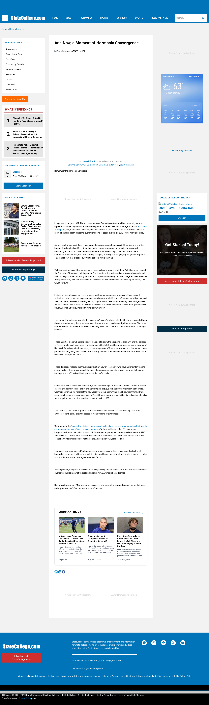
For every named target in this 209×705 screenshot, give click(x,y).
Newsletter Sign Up (15, 99)
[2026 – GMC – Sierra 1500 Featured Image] (175, 204)
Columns (20, 29)
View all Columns (133, 512)
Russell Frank (88, 161)
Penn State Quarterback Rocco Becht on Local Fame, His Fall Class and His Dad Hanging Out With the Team (129, 541)
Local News (103, 165)
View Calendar (23, 186)
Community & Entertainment (87, 165)
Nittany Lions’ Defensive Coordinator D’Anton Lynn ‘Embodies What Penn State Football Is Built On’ (71, 540)
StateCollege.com (127, 165)
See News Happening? (23, 269)
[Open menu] (5, 18)
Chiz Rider (17, 172)
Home (5, 29)
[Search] (203, 18)
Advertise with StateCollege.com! (23, 260)
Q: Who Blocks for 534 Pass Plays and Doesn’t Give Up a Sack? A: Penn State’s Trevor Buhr (31, 210)
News (11, 29)
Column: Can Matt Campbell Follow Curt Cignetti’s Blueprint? (98, 538)
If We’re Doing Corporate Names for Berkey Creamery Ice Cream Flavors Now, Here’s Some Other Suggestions (31, 227)
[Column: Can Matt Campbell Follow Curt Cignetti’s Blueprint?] (101, 525)
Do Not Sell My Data (182, 676)
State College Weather (182, 150)
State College (114, 165)
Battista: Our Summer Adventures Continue (31, 244)
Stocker (182, 218)
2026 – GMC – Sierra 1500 (176, 208)
